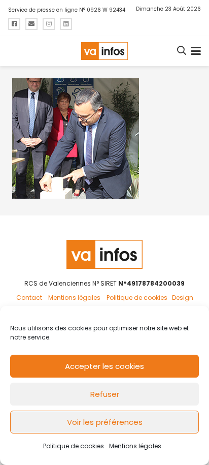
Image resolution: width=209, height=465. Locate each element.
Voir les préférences (105, 422)
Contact (29, 297)
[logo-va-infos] (104, 51)
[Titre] (14, 24)
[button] (182, 51)
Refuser (104, 394)
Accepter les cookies (104, 366)
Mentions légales (135, 446)
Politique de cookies (73, 446)
